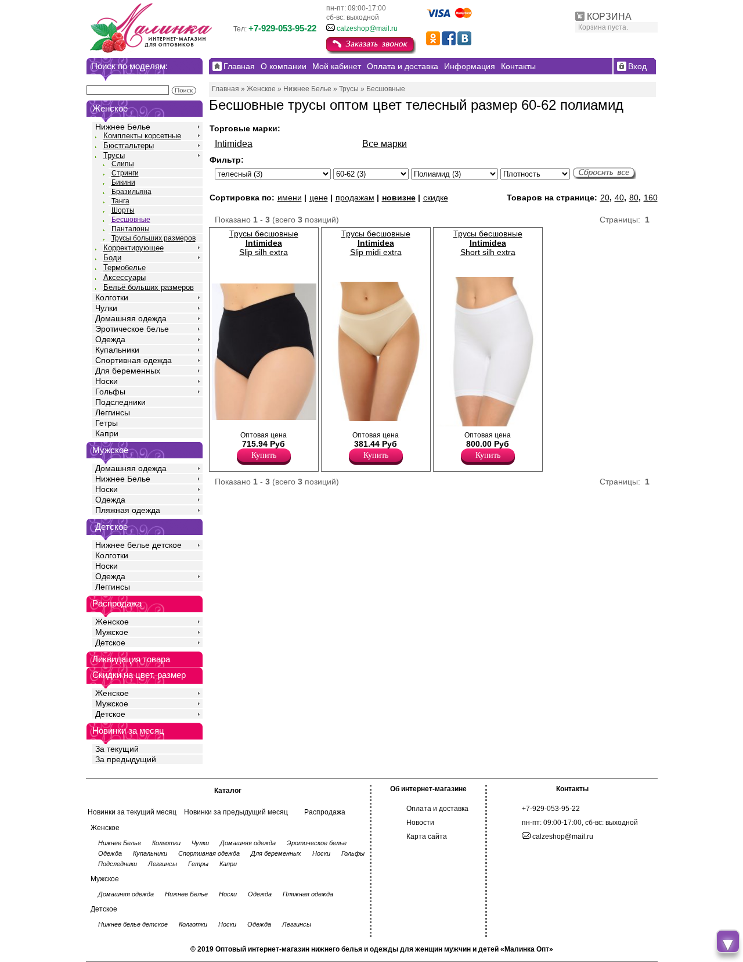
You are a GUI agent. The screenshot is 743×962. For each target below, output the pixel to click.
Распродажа (324, 812)
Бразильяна (131, 192)
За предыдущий (125, 759)
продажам (355, 197)
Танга (120, 201)
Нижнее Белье (122, 126)
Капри (106, 433)
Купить (263, 455)
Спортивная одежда (133, 360)
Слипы (122, 164)
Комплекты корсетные (142, 135)
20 (604, 197)
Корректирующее (133, 247)
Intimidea (234, 144)
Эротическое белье (132, 328)
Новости (420, 823)
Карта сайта (426, 836)
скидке (435, 197)
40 (619, 197)
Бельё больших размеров (148, 287)
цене (318, 197)
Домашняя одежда (131, 318)
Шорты (123, 210)
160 (651, 197)
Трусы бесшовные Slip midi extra (375, 243)
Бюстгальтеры (128, 145)
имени (289, 197)
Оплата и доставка (437, 809)
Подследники (120, 402)
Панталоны (130, 229)
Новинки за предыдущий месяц (236, 812)
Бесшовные (130, 220)
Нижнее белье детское (138, 545)
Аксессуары (124, 277)
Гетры (106, 423)
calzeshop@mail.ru (367, 28)
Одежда (110, 339)
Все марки (384, 144)
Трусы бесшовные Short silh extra (487, 243)
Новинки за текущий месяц (132, 812)
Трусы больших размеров (153, 238)
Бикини (123, 182)
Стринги (125, 173)
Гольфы (110, 391)
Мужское (111, 632)
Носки (106, 381)
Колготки (111, 297)
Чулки (106, 308)
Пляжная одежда (127, 510)
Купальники (117, 349)
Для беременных (127, 370)
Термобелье (124, 267)
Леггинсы (112, 412)
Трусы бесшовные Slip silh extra (263, 243)
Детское (111, 527)
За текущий (117, 748)
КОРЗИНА (609, 16)
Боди (112, 257)
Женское (112, 621)
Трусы (114, 155)
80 (634, 197)
